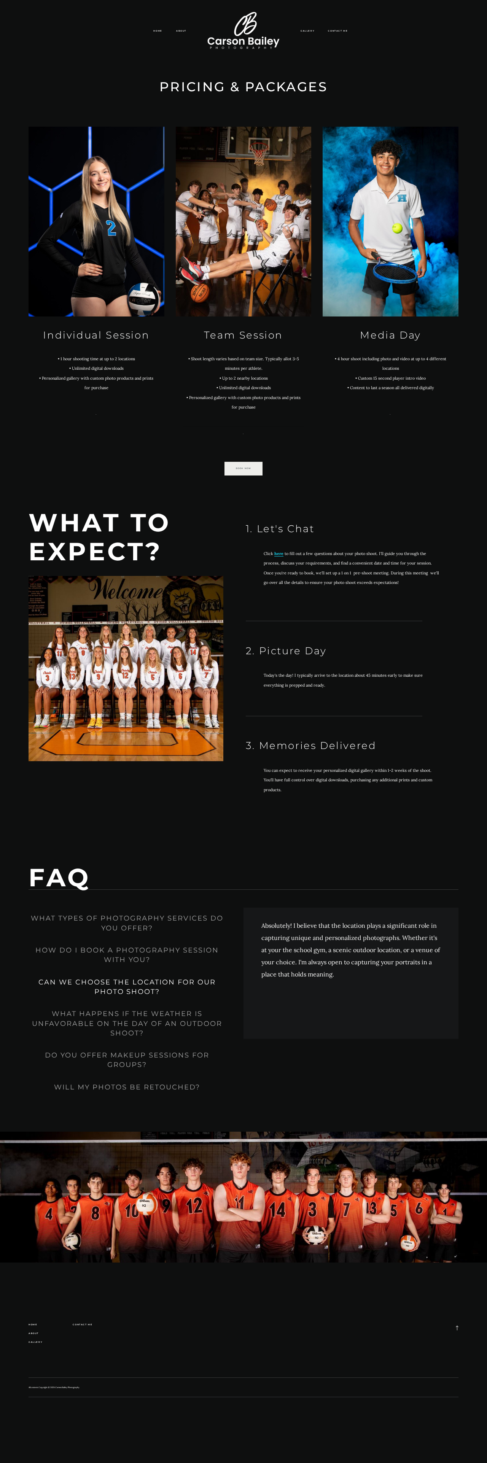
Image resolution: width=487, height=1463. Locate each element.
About (181, 31)
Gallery (307, 31)
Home (157, 31)
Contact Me (338, 31)
